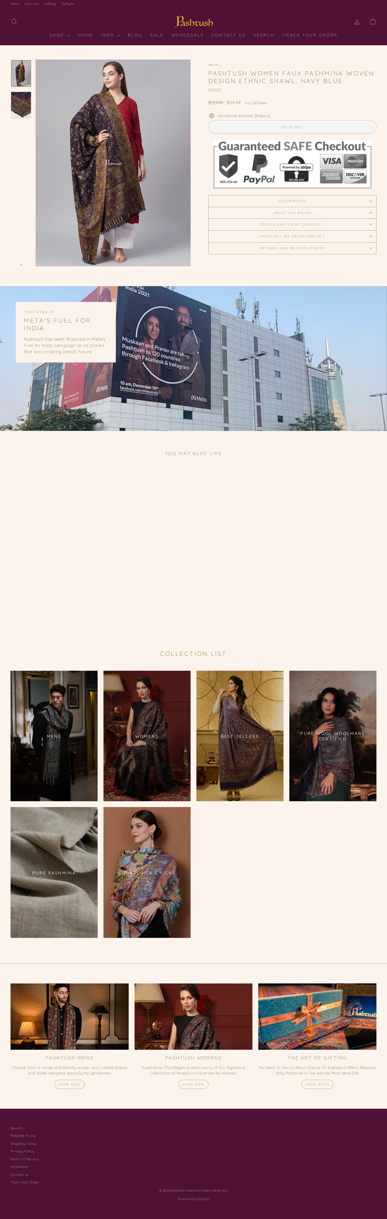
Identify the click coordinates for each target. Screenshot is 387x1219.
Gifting (50, 4)
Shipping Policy (23, 1143)
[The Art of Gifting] (317, 1016)
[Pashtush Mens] (70, 1016)
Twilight (67, 4)
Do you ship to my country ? (292, 224)
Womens (32, 4)
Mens (15, 4)
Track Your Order (310, 35)
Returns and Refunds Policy (292, 248)
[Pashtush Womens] (194, 1016)
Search (264, 35)
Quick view (54, 595)
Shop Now (69, 1084)
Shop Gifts (317, 1084)
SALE (156, 35)
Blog (135, 35)
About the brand (292, 213)
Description (292, 201)
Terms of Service (25, 1159)
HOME (85, 35)
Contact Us (229, 35)
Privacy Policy (22, 1151)
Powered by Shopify (193, 1199)
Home (213, 64)
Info (108, 35)
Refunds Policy (23, 1135)
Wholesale (187, 35)
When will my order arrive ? (292, 236)
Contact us (19, 1174)
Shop (57, 35)
